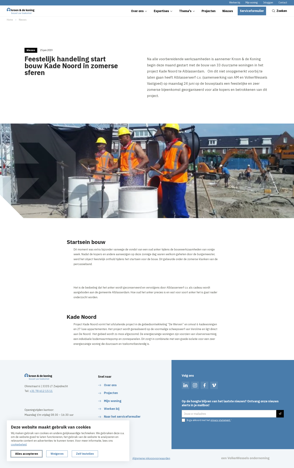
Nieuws (23, 19)
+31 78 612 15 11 (41, 391)
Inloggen (268, 2)
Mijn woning (252, 2)
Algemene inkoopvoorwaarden (151, 458)
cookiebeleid (19, 444)
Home (10, 19)
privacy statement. (221, 420)
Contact (283, 2)
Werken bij (234, 2)
